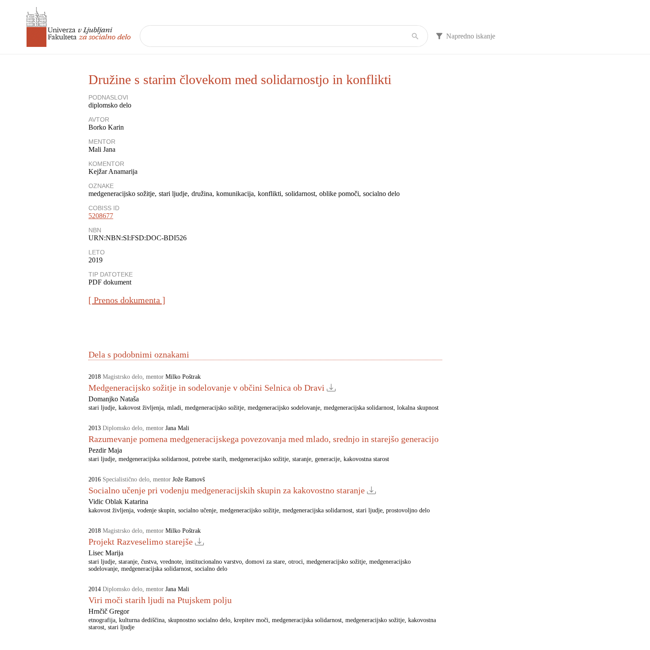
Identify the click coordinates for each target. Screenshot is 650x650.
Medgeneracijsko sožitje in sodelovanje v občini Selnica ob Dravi (206, 387)
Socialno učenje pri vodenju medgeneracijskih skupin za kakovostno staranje (226, 490)
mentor (155, 376)
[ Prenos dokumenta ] (126, 300)
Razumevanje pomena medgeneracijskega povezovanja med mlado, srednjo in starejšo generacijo (263, 439)
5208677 (100, 215)
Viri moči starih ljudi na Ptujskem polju (160, 600)
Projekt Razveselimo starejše (140, 541)
